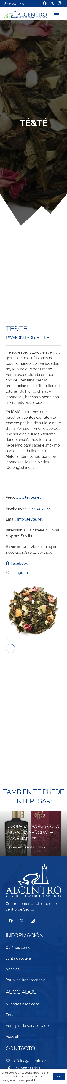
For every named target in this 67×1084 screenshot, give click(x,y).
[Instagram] (33, 921)
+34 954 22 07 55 (37, 508)
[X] (22, 921)
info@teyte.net (30, 519)
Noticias (12, 969)
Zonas (11, 1015)
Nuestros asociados (23, 1004)
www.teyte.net (28, 497)
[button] (58, 13)
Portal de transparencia (25, 980)
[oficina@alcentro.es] (10, 1061)
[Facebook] (11, 921)
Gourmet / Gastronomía (26, 847)
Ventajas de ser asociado (27, 1025)
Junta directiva (18, 958)
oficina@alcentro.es (31, 1061)
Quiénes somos (19, 947)
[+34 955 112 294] (10, 1068)
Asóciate (13, 1036)
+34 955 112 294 (27, 1068)
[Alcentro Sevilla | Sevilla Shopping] (25, 13)
